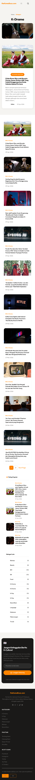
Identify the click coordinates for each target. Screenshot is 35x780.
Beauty (12, 565)
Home (12, 14)
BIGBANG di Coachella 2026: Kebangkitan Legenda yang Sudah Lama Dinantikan (22, 540)
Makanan (13, 612)
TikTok (4, 759)
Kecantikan (13, 603)
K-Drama (10, 140)
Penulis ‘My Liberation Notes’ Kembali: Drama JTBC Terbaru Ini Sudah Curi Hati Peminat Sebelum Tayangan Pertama (17, 250)
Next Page (22, 468)
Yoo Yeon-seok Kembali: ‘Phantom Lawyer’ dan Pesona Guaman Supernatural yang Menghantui (15, 420)
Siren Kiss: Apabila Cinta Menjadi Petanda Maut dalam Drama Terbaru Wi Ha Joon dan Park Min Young (17, 386)
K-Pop (18, 521)
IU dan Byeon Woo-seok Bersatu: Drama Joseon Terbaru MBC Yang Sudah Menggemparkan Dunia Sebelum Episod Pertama (16, 81)
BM (6, 140)
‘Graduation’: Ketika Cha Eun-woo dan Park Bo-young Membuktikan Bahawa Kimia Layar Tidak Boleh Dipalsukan (16, 284)
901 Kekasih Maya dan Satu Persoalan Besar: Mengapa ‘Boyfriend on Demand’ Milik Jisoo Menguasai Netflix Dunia (17, 352)
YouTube (4, 762)
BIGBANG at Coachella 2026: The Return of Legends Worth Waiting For (21, 526)
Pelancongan (14, 617)
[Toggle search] (28, 3)
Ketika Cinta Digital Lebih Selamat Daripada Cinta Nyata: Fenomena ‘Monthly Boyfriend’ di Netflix (15, 318)
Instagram (5, 756)
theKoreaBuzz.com (9, 3)
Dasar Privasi (6, 742)
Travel (12, 621)
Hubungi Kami (6, 739)
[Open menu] (21, 3)
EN (16, 483)
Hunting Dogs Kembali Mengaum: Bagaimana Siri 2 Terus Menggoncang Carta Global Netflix (16, 181)
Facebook (5, 754)
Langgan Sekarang (19, 672)
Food (11, 579)
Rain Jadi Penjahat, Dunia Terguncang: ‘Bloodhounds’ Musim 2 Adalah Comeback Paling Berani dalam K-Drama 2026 (16, 216)
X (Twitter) (5, 764)
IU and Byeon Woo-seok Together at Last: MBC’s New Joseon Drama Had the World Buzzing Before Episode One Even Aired (21, 491)
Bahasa (12, 560)
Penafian (4, 744)
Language (13, 607)
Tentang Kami (6, 736)
